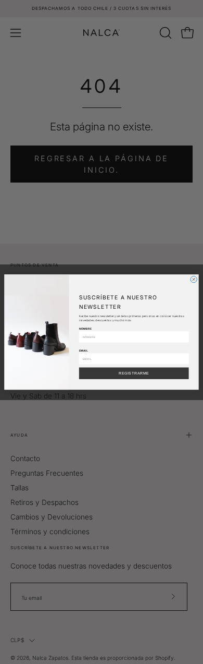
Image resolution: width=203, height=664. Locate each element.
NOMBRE (85, 328)
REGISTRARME (134, 373)
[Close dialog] (194, 279)
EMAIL (83, 350)
